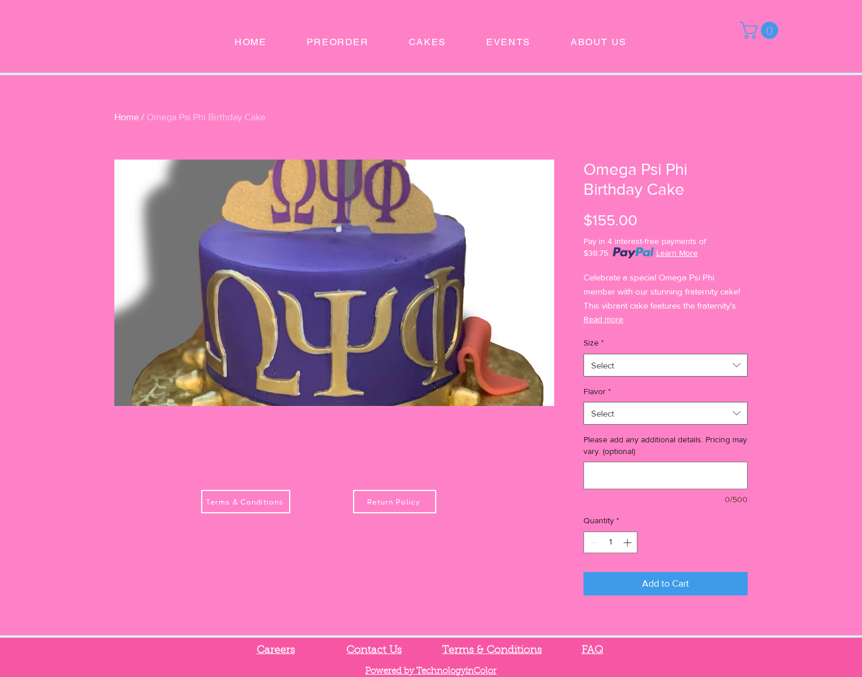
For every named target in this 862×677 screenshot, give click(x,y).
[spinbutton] (610, 542)
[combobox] (665, 365)
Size (593, 342)
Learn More (677, 253)
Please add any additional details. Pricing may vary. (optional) (665, 445)
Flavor (597, 391)
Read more (603, 319)
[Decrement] (592, 542)
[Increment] (628, 542)
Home (126, 117)
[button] (761, 30)
